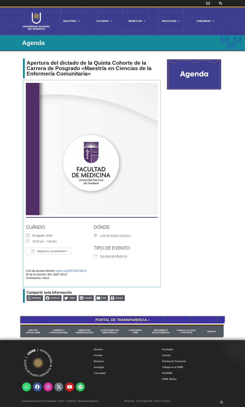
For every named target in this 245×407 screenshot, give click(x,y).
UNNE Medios (169, 379)
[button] (220, 3)
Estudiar (103, 21)
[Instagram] (48, 386)
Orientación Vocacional (174, 361)
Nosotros (69, 21)
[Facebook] (37, 386)
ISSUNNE (167, 373)
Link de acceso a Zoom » (116, 235)
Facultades (167, 349)
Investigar (169, 21)
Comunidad (203, 21)
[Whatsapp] (26, 386)
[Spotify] (80, 386)
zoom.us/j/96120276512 (71, 271)
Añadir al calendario (50, 251)
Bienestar (135, 21)
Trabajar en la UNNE (172, 367)
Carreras (166, 355)
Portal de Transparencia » (122, 320)
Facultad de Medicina (113, 256)
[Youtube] (69, 386)
